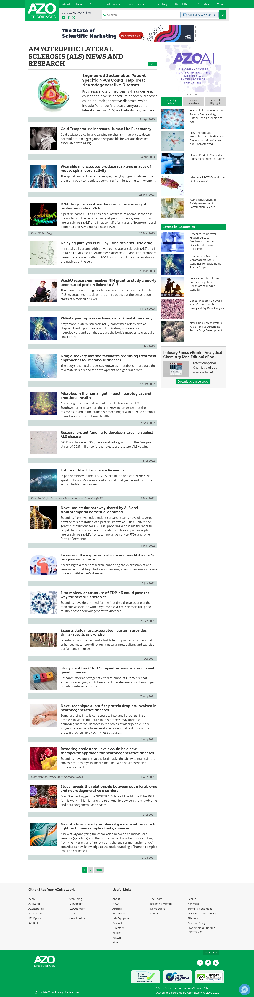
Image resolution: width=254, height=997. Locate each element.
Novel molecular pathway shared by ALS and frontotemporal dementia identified (99, 510)
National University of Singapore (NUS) (60, 777)
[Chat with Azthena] (244, 989)
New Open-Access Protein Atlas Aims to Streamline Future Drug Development (206, 326)
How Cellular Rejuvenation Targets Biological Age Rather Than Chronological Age (206, 116)
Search (192, 899)
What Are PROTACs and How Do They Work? (207, 179)
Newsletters (157, 908)
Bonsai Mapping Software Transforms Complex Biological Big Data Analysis (207, 304)
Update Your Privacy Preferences (58, 992)
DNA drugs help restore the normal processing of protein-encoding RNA (103, 206)
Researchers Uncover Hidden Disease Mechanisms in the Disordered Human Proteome (203, 241)
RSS (152, 64)
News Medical (77, 918)
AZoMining (75, 899)
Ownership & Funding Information (201, 929)
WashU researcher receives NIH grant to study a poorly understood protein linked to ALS (108, 282)
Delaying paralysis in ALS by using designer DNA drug (106, 243)
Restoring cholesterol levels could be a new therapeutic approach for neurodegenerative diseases (107, 751)
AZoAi (72, 913)
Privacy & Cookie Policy (202, 913)
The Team (156, 899)
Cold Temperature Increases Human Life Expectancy (106, 129)
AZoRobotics (36, 908)
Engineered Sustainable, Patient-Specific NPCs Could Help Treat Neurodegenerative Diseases (115, 80)
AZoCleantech (37, 913)
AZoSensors (76, 904)
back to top (210, 952)
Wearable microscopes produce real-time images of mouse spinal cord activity (106, 168)
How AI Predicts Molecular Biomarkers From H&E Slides (207, 156)
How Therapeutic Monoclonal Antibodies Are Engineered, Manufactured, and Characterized (207, 138)
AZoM (32, 899)
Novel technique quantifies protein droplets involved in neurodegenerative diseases (108, 708)
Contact (155, 913)
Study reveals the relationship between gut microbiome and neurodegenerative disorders (109, 788)
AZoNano (34, 904)
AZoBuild (34, 923)
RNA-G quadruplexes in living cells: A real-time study (106, 318)
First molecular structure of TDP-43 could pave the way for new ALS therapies (105, 595)
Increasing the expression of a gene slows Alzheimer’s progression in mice (107, 557)
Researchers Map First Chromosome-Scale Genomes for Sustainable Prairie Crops (205, 261)
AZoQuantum (77, 908)
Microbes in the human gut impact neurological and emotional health (106, 395)
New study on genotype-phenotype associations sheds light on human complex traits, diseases (108, 826)
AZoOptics (34, 918)
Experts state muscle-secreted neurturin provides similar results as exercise (104, 632)
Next (99, 869)
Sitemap (193, 918)
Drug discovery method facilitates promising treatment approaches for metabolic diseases (109, 358)
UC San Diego (45, 233)
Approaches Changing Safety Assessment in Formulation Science (203, 203)
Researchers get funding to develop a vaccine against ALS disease (107, 434)
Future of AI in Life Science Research (92, 470)
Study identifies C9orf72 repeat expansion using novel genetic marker (107, 670)
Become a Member (161, 904)
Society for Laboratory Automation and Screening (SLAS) (70, 498)
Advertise (194, 904)
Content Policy (196, 923)
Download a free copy (193, 381)
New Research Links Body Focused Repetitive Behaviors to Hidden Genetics (206, 284)
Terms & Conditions (200, 908)
